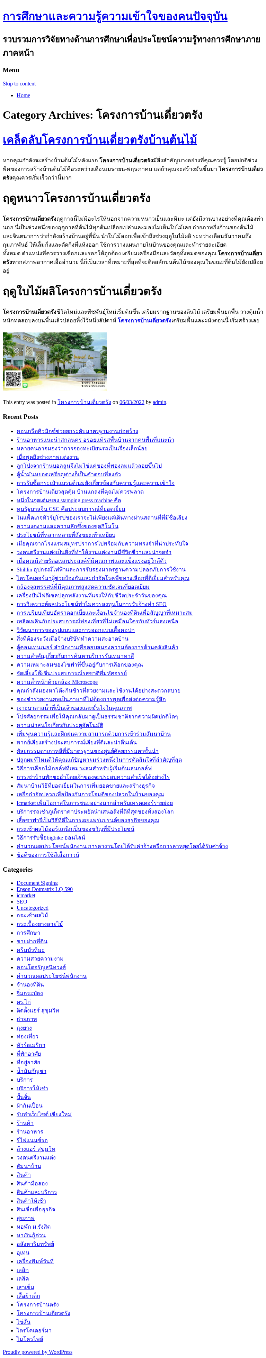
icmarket (26, 895)
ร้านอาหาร (30, 1132)
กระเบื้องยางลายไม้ (40, 924)
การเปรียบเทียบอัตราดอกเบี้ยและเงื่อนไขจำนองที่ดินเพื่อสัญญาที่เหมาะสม (105, 613)
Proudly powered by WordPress (37, 1352)
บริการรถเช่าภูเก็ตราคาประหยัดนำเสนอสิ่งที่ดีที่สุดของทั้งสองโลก (95, 812)
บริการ (25, 1080)
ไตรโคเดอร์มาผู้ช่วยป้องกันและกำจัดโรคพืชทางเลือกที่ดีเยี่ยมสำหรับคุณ (103, 578)
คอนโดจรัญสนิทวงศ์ (41, 967)
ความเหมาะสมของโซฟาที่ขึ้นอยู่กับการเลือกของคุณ (80, 665)
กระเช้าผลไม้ (32, 915)
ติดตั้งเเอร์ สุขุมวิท (38, 1010)
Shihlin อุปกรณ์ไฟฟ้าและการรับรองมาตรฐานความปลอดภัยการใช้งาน (101, 569)
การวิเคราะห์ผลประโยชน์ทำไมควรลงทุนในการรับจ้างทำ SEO (92, 604)
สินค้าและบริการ (37, 1192)
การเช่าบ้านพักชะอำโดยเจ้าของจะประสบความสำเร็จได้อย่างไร (93, 777)
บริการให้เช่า (32, 1088)
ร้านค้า (25, 1123)
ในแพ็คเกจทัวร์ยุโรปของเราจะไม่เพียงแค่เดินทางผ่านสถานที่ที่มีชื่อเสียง (102, 518)
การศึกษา (28, 933)
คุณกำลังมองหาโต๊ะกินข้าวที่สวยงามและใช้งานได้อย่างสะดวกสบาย (98, 691)
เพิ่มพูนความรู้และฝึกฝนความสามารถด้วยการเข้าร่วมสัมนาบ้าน (94, 734)
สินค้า (24, 1175)
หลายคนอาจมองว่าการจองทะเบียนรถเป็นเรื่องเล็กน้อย (82, 448)
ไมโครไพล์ (30, 1339)
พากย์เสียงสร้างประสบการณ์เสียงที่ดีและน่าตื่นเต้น (77, 742)
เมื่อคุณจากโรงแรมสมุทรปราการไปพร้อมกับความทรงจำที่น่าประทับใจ (102, 544)
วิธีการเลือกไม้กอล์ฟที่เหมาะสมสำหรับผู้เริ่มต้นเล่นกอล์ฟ (84, 768)
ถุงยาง (24, 1028)
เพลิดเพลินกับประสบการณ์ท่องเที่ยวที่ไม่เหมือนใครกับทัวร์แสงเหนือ (97, 621)
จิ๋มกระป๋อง (30, 993)
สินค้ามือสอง (32, 1183)
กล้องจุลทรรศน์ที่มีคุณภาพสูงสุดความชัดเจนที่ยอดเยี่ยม (83, 587)
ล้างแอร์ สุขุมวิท (36, 1149)
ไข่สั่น (23, 1322)
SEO (22, 902)
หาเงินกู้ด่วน (31, 1235)
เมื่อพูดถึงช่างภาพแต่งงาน (48, 457)
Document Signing (37, 883)
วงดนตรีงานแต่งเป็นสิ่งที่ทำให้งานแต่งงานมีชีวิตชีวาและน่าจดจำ (94, 552)
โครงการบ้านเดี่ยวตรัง (84, 402)
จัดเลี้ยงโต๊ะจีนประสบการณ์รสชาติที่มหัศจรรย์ (72, 673)
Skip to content (19, 83)
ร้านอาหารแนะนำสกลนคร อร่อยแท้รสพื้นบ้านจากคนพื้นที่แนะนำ (95, 440)
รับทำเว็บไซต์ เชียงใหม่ (44, 1114)
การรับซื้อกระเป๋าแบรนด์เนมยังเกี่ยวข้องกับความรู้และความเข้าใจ (96, 483)
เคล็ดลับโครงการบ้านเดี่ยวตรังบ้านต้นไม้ (100, 140)
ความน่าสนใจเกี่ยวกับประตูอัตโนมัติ (60, 725)
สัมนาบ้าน (29, 1166)
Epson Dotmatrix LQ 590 (45, 889)
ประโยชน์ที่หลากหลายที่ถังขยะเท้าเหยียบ (66, 535)
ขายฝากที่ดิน (32, 941)
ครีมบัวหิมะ (31, 950)
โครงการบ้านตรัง (38, 1304)
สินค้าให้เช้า (31, 1201)
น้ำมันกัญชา (31, 1071)
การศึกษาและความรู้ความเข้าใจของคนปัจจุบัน (115, 16)
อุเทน (23, 1253)
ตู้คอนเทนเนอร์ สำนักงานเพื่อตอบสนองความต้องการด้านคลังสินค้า (97, 647)
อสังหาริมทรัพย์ (35, 1244)
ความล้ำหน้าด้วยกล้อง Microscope (57, 682)
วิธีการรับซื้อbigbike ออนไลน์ (51, 838)
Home (23, 95)
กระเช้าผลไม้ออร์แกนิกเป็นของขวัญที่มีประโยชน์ (75, 829)
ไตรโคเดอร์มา (34, 1330)
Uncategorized (32, 908)
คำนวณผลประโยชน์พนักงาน (52, 976)
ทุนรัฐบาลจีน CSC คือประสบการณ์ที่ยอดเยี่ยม (71, 509)
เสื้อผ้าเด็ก (28, 1296)
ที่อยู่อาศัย (28, 1062)
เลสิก (23, 1270)
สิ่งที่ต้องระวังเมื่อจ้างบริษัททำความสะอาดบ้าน (72, 639)
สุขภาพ (26, 1218)
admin (159, 402)
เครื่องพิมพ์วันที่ (35, 1261)
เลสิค (23, 1279)
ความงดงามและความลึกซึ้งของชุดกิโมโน (67, 526)
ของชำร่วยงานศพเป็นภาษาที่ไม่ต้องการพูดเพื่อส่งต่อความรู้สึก (91, 699)
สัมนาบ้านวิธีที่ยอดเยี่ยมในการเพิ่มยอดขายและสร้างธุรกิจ (86, 786)
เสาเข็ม (25, 1287)
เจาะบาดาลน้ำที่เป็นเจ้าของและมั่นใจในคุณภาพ (74, 708)
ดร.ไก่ (24, 1002)
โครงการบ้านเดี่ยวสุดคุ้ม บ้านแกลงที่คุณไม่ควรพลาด (80, 492)
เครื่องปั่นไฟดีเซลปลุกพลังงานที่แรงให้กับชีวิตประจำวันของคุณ (92, 595)
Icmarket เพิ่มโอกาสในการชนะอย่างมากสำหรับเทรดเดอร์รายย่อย (95, 803)
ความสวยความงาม (40, 959)
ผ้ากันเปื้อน (30, 1106)
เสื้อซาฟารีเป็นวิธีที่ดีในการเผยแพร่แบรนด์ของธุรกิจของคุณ (88, 820)
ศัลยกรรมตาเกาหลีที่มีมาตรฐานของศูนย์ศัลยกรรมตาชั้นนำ (88, 751)
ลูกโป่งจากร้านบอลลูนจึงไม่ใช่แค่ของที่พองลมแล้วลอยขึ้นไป (89, 466)
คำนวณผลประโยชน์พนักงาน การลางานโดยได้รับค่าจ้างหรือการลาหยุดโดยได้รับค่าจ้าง (122, 846)
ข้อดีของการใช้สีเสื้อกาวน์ (48, 855)
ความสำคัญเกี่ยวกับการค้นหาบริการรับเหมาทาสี (75, 656)
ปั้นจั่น (24, 1097)
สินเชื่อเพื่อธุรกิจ (36, 1209)
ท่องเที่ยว (27, 1036)
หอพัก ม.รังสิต (34, 1227)
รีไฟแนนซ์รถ (32, 1140)
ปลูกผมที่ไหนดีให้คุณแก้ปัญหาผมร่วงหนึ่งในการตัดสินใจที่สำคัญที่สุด (99, 760)
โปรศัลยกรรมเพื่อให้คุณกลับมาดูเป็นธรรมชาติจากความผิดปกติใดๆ (97, 716)
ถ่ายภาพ (27, 1019)
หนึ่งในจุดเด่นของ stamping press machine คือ (69, 500)
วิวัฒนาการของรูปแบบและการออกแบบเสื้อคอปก (76, 630)
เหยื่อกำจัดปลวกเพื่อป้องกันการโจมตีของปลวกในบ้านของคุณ (90, 794)
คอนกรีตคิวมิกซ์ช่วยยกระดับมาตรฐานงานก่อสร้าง (77, 431)
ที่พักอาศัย (29, 1054)
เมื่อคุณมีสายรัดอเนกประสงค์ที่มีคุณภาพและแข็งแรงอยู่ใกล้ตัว (92, 561)
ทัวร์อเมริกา (31, 1045)
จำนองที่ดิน (30, 985)
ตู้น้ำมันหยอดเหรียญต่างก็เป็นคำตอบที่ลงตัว (69, 474)
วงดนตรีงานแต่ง (36, 1157)
